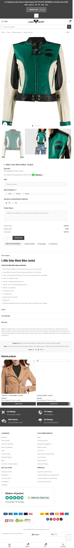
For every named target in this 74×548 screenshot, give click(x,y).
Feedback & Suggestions (44, 444)
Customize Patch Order (44, 481)
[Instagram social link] (51, 519)
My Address (5, 475)
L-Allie (47, 346)
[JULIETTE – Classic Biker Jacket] (18, 377)
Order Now (18, 238)
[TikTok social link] (61, 519)
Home (3, 32)
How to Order (41, 457)
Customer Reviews (42, 464)
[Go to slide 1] (32, 125)
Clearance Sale (5, 454)
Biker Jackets (23, 343)
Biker (25, 260)
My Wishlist (5, 481)
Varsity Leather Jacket (45, 395)
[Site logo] (36, 21)
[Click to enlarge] (5, 124)
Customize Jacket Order (44, 471)
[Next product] (70, 32)
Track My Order (6, 478)
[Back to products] (67, 32)
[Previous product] (65, 32)
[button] (3, 81)
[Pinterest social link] (38, 349)
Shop (8, 32)
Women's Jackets (64, 346)
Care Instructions (42, 440)
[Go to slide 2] (34, 125)
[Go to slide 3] (36, 125)
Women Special (16, 32)
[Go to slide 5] (40, 125)
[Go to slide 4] (38, 125)
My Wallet (4, 485)
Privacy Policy (5, 440)
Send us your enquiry (13, 244)
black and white (15, 346)
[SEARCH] (69, 27)
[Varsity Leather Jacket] (54, 377)
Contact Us (40, 450)
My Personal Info (6, 471)
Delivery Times (41, 447)
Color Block (36, 346)
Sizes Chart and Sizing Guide (45, 454)
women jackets (53, 346)
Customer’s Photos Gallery (9, 464)
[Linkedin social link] (41, 349)
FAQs (39, 437)
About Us (4, 437)
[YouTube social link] (54, 519)
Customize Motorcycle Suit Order (47, 478)
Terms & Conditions (7, 444)
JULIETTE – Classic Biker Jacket (12, 395)
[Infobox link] (55, 413)
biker (8, 346)
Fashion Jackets (45, 343)
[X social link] (36, 349)
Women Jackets (28, 32)
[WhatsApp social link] (43, 349)
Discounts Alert (42, 460)
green (42, 346)
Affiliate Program (6, 457)
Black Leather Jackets (34, 343)
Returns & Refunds (7, 447)
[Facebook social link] (33, 349)
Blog (2, 460)
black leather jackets (26, 346)
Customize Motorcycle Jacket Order (48, 475)
